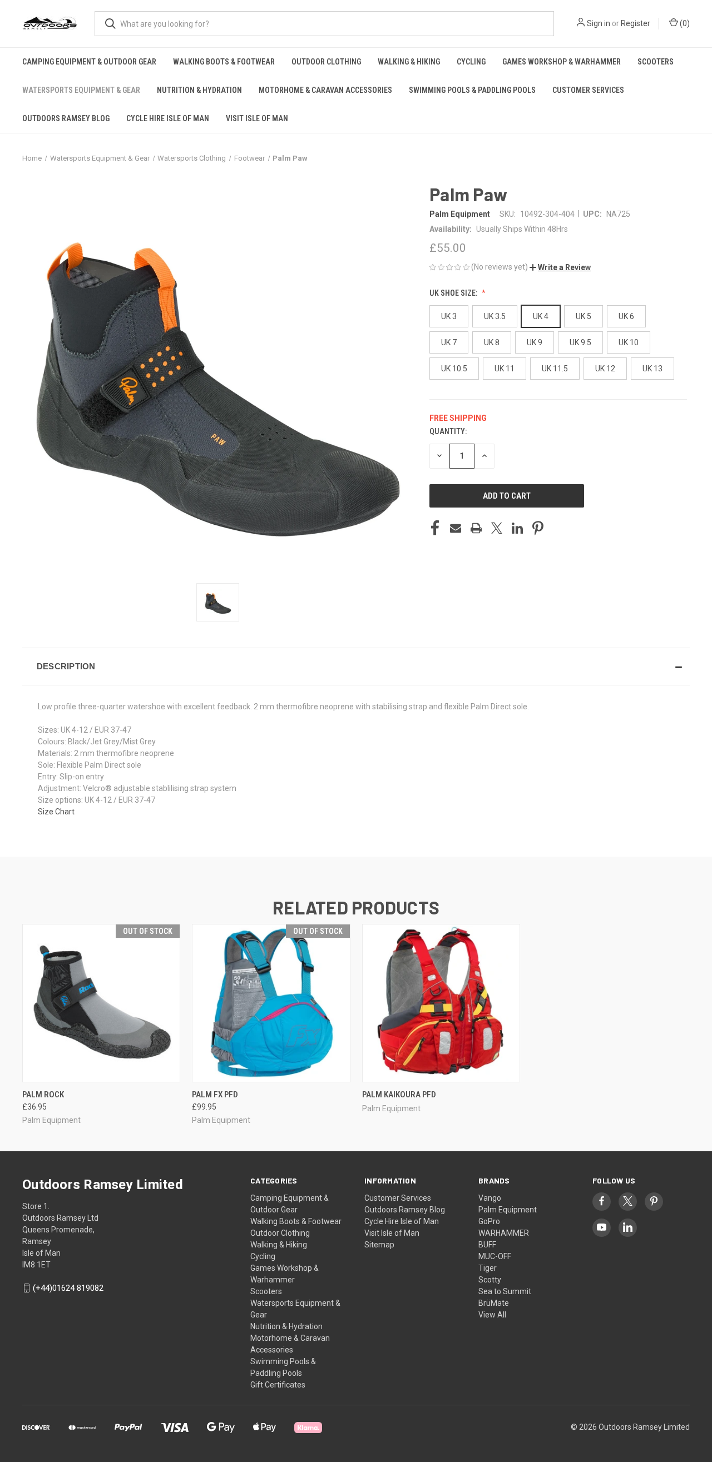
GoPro (489, 1221)
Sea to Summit (504, 1291)
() (684, 23)
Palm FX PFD (215, 1095)
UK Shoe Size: (454, 293)
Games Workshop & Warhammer (561, 61)
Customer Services (588, 90)
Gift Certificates (277, 1384)
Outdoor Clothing (326, 61)
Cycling (471, 61)
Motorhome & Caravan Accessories (325, 90)
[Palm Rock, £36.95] (101, 1003)
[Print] (476, 528)
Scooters (655, 61)
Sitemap (379, 1244)
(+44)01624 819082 (68, 1288)
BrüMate (493, 1303)
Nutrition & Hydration (199, 90)
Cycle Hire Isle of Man (167, 118)
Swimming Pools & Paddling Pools (472, 90)
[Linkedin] (517, 528)
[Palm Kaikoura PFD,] (441, 1003)
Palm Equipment (507, 1209)
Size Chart (56, 811)
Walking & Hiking (409, 61)
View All (492, 1314)
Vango (489, 1198)
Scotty (489, 1279)
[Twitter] (496, 528)
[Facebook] (435, 528)
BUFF (487, 1244)
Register (635, 23)
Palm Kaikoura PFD (399, 1095)
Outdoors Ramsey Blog (66, 118)
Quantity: (448, 431)
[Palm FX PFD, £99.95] (271, 1003)
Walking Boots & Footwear (224, 61)
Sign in (598, 23)
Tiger (487, 1268)
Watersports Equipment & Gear (81, 90)
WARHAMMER (503, 1233)
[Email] (455, 528)
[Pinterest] (537, 528)
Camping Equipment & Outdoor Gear (89, 61)
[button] (560, 267)
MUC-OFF (494, 1256)
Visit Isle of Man (257, 118)
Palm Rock (43, 1095)
